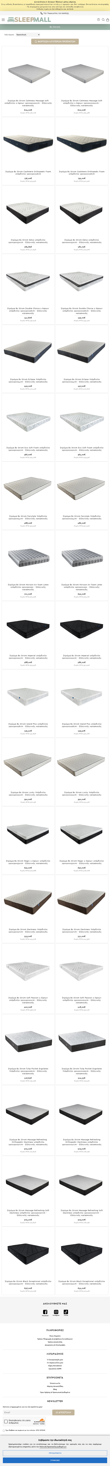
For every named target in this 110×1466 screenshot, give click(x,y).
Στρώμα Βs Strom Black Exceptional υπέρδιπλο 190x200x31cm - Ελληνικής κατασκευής (81, 1282)
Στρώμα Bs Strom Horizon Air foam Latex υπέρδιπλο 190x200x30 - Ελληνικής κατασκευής (81, 587)
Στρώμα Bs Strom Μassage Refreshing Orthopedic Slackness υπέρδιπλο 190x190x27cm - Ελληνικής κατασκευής (28, 1142)
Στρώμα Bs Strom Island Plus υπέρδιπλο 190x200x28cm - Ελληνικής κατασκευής (82, 725)
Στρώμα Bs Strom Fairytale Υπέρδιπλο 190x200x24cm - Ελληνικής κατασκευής (82, 517)
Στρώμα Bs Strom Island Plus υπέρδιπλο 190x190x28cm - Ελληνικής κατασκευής (28, 725)
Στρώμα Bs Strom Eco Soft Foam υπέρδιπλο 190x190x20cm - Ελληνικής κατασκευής (28, 449)
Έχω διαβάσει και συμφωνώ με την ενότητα (25, 1430)
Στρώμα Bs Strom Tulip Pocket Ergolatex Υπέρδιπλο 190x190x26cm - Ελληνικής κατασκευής (28, 1071)
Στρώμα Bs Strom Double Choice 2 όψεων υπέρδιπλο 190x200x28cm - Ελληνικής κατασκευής (82, 310)
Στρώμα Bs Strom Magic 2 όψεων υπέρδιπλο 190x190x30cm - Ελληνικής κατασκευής (28, 862)
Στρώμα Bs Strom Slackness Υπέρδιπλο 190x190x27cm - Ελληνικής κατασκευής (28, 930)
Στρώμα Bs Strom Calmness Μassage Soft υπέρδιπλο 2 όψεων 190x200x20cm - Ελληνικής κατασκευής (81, 103)
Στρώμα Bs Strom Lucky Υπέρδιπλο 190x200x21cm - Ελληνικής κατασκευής (81, 793)
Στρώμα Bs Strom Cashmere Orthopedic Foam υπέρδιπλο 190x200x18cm (82, 172)
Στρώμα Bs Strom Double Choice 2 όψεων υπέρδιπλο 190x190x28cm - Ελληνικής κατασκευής (28, 310)
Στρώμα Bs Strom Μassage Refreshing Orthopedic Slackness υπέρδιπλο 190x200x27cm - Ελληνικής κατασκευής (82, 1142)
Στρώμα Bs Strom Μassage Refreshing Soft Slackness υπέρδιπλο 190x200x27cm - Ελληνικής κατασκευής (82, 1212)
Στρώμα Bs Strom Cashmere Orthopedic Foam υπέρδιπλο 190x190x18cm (28, 172)
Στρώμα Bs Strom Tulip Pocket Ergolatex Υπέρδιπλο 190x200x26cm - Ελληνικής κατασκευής (82, 1071)
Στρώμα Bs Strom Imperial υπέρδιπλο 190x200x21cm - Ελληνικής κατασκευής (81, 657)
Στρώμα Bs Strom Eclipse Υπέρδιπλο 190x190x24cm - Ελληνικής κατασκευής (28, 380)
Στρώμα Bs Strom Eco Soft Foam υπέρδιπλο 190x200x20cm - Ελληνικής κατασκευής (82, 449)
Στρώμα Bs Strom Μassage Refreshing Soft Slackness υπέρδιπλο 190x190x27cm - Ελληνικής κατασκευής (28, 1212)
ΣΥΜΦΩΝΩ (55, 1460)
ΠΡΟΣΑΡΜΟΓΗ (55, 1453)
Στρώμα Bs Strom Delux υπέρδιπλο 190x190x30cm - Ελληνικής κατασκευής (28, 241)
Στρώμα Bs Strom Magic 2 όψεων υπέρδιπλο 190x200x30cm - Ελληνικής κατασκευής (82, 862)
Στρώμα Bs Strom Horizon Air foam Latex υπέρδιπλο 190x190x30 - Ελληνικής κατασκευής (28, 587)
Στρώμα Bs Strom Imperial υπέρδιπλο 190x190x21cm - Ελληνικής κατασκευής (28, 657)
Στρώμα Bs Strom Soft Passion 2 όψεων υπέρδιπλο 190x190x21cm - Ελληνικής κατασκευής (28, 1000)
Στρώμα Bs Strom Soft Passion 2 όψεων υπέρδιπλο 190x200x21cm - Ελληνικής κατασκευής (81, 1000)
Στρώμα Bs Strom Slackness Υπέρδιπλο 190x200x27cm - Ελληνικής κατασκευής (82, 930)
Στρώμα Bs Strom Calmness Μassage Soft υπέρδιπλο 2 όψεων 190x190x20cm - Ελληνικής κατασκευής (28, 103)
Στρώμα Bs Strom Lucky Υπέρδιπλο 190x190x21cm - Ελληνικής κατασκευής (28, 793)
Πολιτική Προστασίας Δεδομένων (53, 1447)
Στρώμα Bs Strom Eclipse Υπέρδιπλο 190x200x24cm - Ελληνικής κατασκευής (82, 380)
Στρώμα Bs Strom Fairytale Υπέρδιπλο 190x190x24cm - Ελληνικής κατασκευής (28, 517)
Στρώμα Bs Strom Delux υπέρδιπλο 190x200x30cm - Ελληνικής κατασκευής (82, 241)
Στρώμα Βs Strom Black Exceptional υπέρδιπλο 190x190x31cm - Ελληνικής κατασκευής (28, 1282)
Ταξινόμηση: (9, 35)
